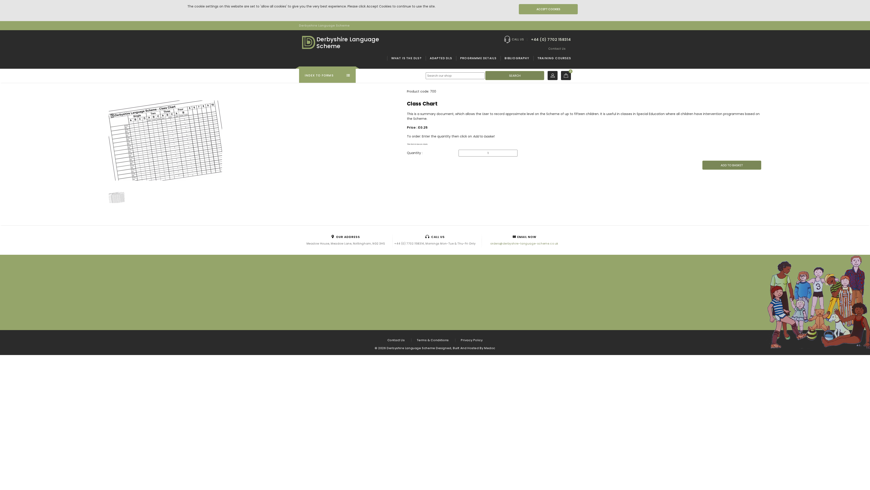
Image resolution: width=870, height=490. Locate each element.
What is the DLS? (406, 58)
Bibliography (517, 58)
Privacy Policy (472, 340)
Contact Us (557, 49)
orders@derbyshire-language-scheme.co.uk (524, 243)
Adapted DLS (441, 58)
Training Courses (554, 58)
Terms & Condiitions (433, 340)
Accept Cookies (548, 9)
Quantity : (415, 153)
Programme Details (478, 58)
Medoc (489, 348)
